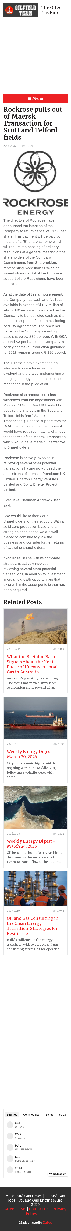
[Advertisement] (35, 55)
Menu (37, 98)
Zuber (47, 1222)
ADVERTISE (15, 1209)
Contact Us (39, 1209)
